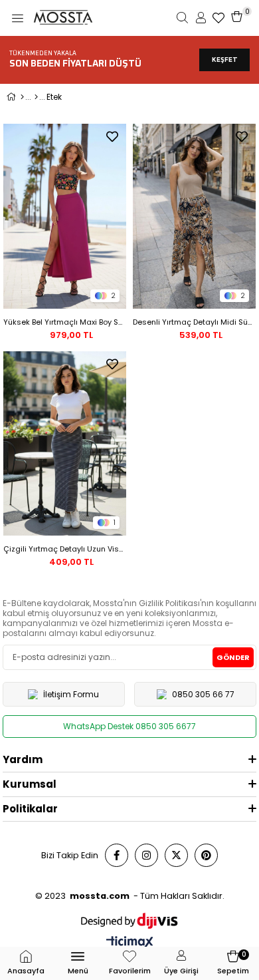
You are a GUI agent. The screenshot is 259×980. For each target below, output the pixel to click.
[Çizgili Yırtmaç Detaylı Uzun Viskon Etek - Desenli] (64, 443)
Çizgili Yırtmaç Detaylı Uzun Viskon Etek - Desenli (64, 549)
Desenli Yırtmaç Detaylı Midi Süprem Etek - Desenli (194, 322)
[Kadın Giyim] (36, 97)
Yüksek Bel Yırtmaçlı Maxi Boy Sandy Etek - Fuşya (64, 322)
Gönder (233, 657)
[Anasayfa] (22, 97)
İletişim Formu (71, 694)
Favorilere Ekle (112, 136)
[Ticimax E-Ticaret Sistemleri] (129, 943)
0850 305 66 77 (203, 694)
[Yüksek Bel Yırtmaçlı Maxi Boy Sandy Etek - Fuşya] (64, 216)
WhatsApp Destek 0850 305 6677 (129, 726)
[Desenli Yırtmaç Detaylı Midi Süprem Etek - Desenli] (194, 216)
